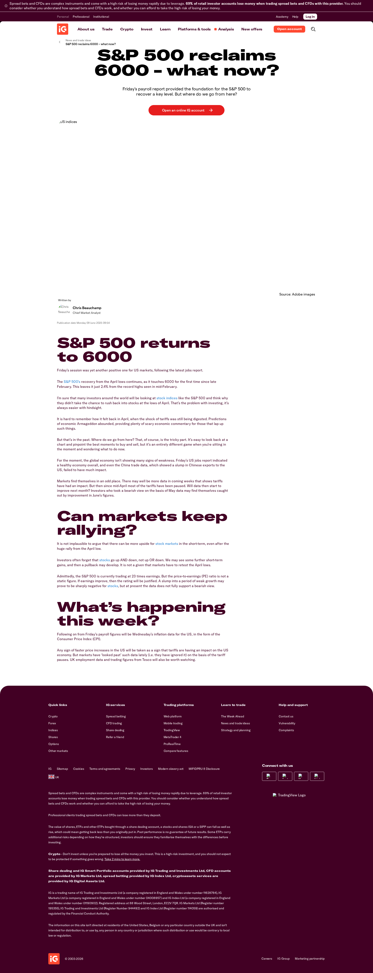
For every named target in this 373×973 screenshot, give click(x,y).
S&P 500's (72, 381)
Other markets (58, 751)
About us (85, 29)
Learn (165, 29)
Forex (52, 723)
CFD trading (114, 723)
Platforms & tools (194, 29)
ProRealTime (172, 744)
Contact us (286, 716)
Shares (53, 737)
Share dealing (115, 730)
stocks (104, 560)
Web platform (173, 716)
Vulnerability (287, 723)
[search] (313, 29)
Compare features (176, 751)
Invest (146, 29)
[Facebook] (269, 776)
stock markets (166, 543)
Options (53, 744)
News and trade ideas (235, 723)
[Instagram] (285, 776)
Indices (53, 730)
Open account (289, 29)
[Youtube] (301, 776)
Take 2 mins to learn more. (122, 859)
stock (160, 398)
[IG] (62, 29)
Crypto (126, 29)
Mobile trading (173, 723)
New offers (251, 29)
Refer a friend (115, 737)
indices (171, 398)
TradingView (172, 730)
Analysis (226, 29)
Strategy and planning (235, 730)
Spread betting (116, 716)
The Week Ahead (232, 716)
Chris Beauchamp (87, 308)
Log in (310, 16)
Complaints (286, 730)
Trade (107, 29)
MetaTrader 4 (172, 737)
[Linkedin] (317, 776)
